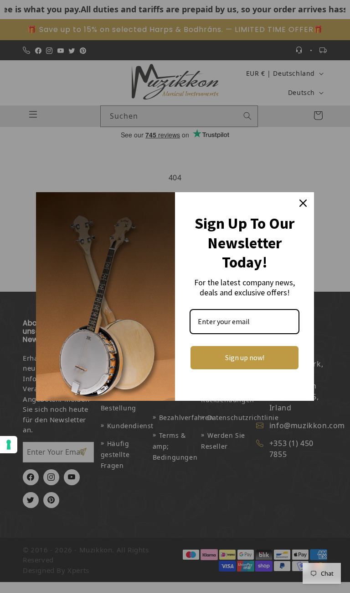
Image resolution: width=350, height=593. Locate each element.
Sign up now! (244, 357)
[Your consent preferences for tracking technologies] (8, 444)
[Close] (303, 203)
